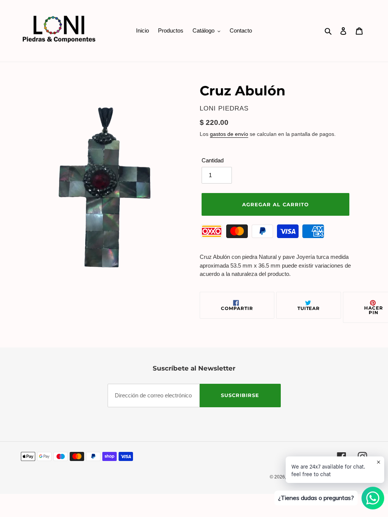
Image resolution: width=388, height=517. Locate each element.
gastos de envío (229, 134)
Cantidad (213, 160)
